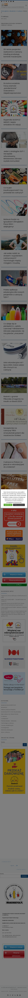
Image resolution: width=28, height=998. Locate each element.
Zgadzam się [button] (8, 505)
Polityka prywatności (19, 505)
